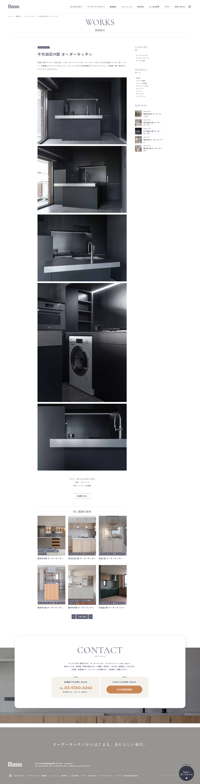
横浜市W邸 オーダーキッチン (50, 558)
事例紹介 (18, 16)
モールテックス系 (142, 86)
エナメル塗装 (42, 551)
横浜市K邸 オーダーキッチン (50, 607)
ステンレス (61, 603)
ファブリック (140, 96)
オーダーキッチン (29, 16)
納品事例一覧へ (82, 496)
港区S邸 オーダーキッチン (110, 558)
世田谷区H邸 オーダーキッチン (82, 558)
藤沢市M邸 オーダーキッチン (81, 607)
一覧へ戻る (82, 616)
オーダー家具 (140, 61)
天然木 (53, 548)
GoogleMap (68, 763)
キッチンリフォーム (143, 58)
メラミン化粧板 (53, 551)
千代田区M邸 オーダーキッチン (152, 132)
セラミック (42, 554)
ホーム (10, 16)
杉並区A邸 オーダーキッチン (111, 607)
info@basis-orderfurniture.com (79, 766)
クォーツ (90, 554)
